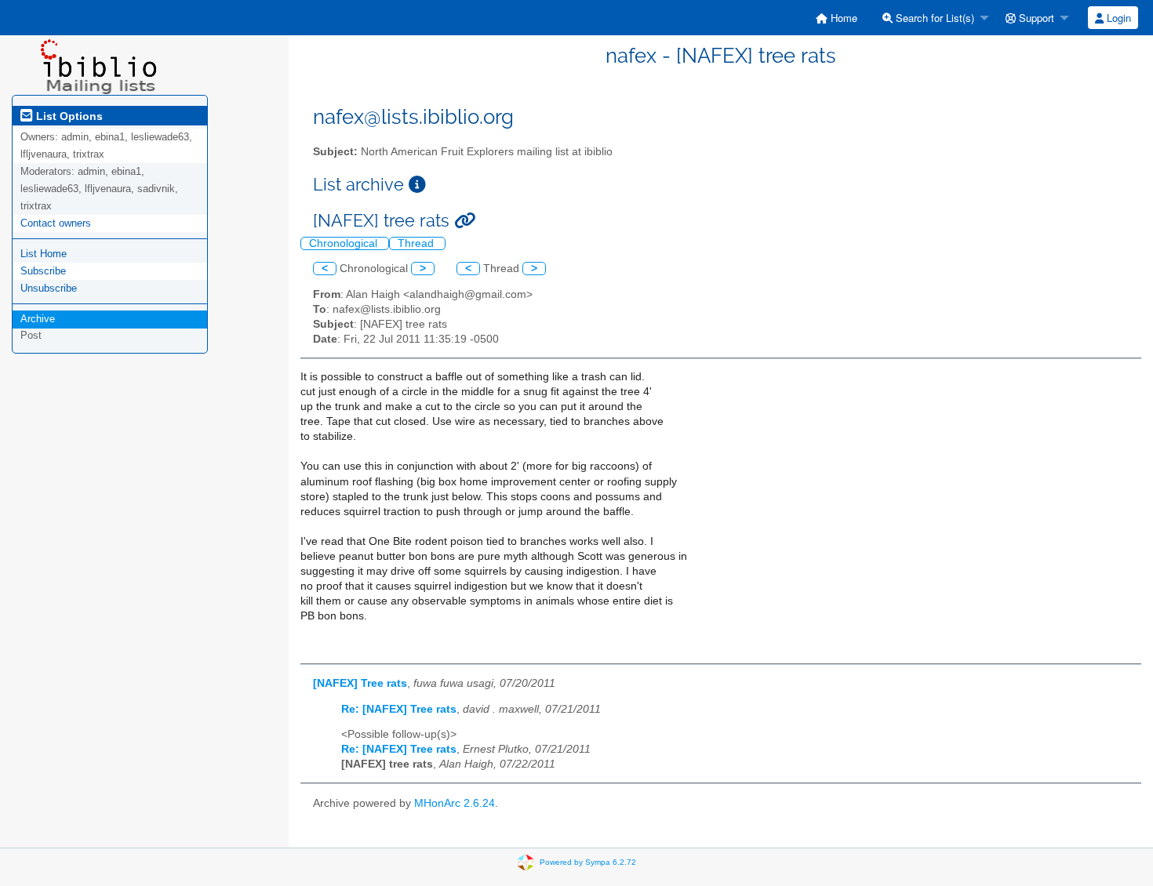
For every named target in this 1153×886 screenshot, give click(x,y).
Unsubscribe (48, 288)
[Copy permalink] (464, 221)
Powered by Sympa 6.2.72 (588, 862)
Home (842, 17)
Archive (37, 319)
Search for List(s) (933, 17)
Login (1117, 17)
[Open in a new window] (417, 184)
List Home (43, 254)
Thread (417, 243)
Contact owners (55, 223)
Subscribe (43, 271)
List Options (68, 116)
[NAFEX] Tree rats (360, 683)
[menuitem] (836, 17)
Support (1035, 17)
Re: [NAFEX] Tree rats (398, 709)
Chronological (344, 243)
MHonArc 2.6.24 (454, 803)
